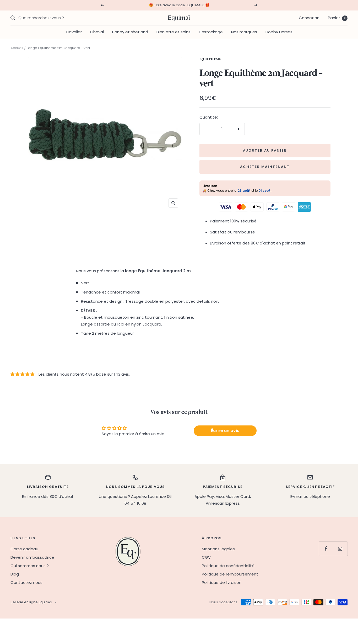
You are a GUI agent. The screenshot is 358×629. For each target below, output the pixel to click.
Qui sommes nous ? (29, 565)
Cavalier (74, 32)
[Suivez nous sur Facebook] (326, 548)
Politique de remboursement (230, 574)
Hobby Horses (278, 32)
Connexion (309, 17)
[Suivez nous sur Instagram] (340, 548)
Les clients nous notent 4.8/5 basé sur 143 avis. (84, 374)
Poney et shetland (130, 32)
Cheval (97, 32)
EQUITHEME (210, 59)
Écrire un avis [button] (225, 431)
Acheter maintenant (265, 166)
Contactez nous (26, 582)
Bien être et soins (173, 32)
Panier (337, 17)
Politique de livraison (221, 582)
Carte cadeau (24, 549)
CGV (206, 557)
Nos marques (244, 32)
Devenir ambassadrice (32, 557)
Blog (14, 574)
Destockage (211, 32)
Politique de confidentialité (228, 565)
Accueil (16, 47)
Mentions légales (218, 549)
